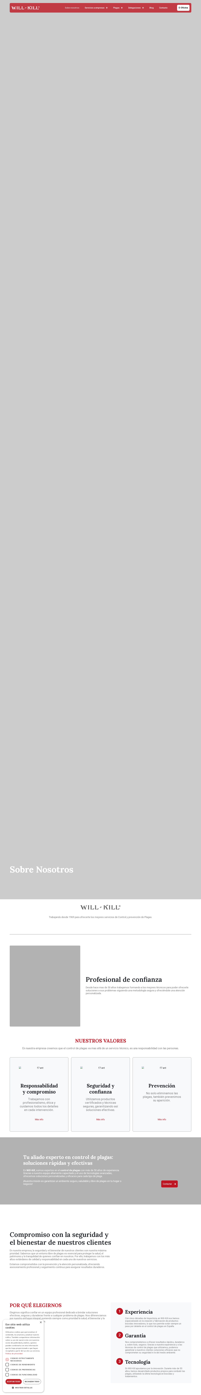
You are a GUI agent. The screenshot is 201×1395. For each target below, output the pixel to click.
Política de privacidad (14, 1353)
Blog (151, 8)
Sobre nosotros (72, 8)
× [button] (41, 1322)
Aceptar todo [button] (13, 1381)
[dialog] (23, 1355)
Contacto (163, 8)
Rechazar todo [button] (32, 1381)
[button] (23, 1388)
